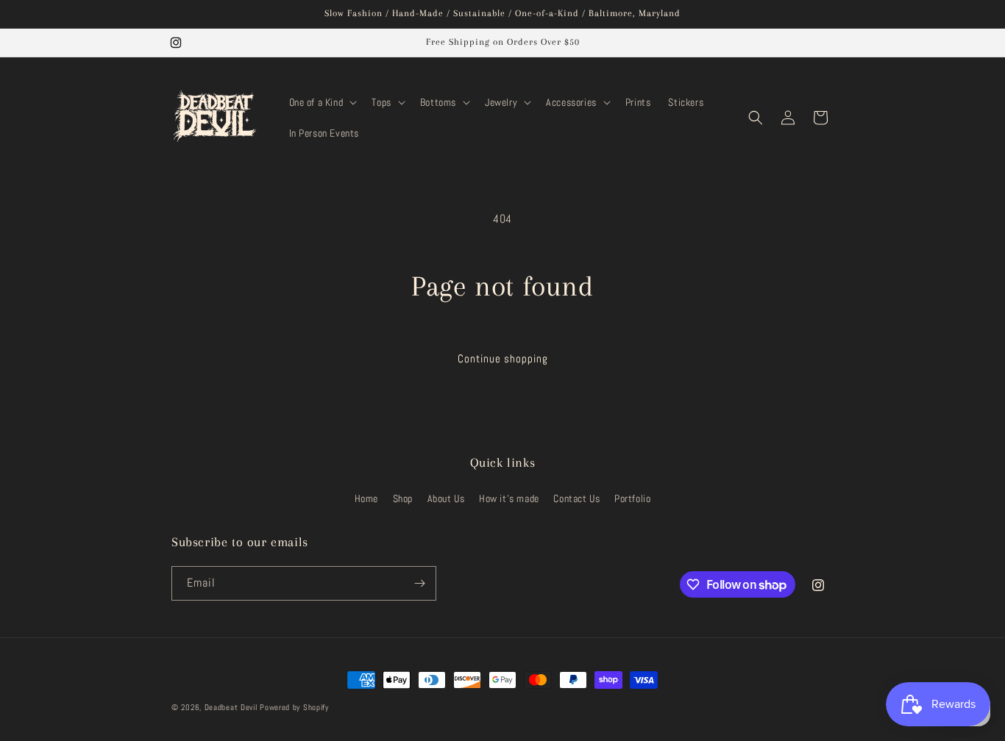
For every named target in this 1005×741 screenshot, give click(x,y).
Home (366, 498)
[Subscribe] (419, 583)
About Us (446, 498)
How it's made (509, 498)
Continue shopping (503, 358)
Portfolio (632, 498)
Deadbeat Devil (231, 707)
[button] (321, 102)
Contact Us (576, 498)
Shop (403, 498)
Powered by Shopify (294, 707)
